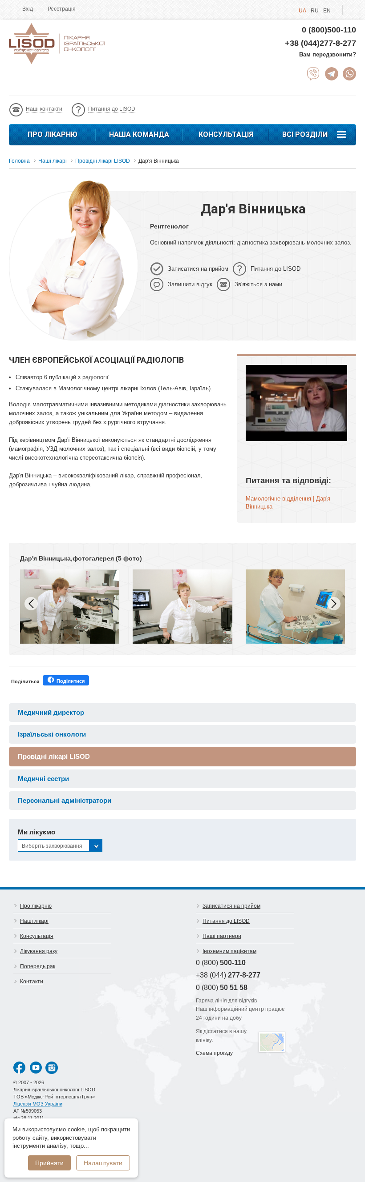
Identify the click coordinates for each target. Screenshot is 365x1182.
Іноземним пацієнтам (229, 951)
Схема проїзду (214, 1053)
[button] (334, 603)
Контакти (31, 981)
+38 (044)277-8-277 (320, 43)
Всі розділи (305, 134)
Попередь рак (37, 966)
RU (315, 11)
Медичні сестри (43, 778)
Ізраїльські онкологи (52, 734)
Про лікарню (52, 134)
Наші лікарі (34, 921)
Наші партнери (222, 936)
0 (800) (221, 962)
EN (327, 11)
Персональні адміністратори (64, 800)
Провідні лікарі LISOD (54, 756)
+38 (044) (228, 975)
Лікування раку (38, 951)
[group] (69, 606)
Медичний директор (51, 712)
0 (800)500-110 (329, 29)
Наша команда (139, 134)
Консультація (226, 134)
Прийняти (49, 1162)
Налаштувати (103, 1162)
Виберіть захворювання (52, 846)
